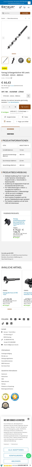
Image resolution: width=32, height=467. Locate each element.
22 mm (22, 160)
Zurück (3, 18)
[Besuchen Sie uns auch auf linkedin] (11, 323)
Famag (15, 227)
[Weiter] (29, 59)
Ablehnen (16, 461)
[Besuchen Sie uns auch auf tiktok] (2, 323)
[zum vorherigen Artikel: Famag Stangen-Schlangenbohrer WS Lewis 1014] (25, 18)
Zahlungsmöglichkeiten (7, 358)
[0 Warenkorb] (24, 7)
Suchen (25, 13)
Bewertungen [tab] (10, 134)
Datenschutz (4, 376)
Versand (12, 85)
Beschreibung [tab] (10, 129)
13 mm (22, 150)
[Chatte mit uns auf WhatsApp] (28, 455)
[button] (11, 279)
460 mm (22, 165)
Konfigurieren (16, 455)
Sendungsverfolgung (6, 353)
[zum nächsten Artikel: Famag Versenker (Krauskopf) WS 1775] (29, 18)
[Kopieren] (11, 78)
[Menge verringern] (3, 107)
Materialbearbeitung (12, 18)
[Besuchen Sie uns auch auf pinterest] (23, 319)
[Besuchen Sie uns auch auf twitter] (15, 319)
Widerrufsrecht (5, 381)
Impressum (4, 374)
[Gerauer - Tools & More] (8, 7)
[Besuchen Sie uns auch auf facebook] (11, 319)
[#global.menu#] (29, 7)
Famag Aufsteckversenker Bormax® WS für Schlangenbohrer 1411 (19, 222)
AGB (2, 379)
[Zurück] (3, 38)
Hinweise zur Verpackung (7, 386)
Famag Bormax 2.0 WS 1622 (10, 293)
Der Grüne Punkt (5, 366)
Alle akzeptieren (16, 450)
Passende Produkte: (11, 213)
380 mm (22, 154)
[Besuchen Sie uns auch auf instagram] (28, 319)
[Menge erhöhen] (15, 107)
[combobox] (16, 96)
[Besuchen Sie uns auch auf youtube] (19, 319)
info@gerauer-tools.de (12, 344)
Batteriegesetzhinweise (7, 389)
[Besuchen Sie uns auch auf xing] (7, 323)
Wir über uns (4, 356)
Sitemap (3, 384)
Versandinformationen (7, 361)
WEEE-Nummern (5, 363)
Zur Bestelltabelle (13, 102)
